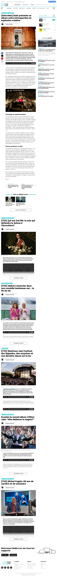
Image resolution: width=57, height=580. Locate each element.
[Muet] (31, 63)
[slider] (33, 63)
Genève (42, 563)
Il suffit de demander (31, 564)
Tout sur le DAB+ (41, 8)
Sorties (34, 8)
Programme (25, 4)
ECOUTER (18, 4)
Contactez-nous (17, 568)
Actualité (15, 8)
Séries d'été (22, 8)
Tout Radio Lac (30, 568)
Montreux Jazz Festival (9, 388)
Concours (28, 8)
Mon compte (52, 1)
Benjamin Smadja (9, 24)
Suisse (42, 565)
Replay (32, 4)
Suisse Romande (43, 564)
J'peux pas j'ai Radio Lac (31, 565)
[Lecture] (7, 63)
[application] (21, 63)
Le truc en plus (43, 568)
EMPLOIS (15, 569)
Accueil (15, 563)
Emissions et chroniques (18, 564)
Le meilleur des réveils (31, 563)
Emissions (9, 8)
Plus (48, 8)
